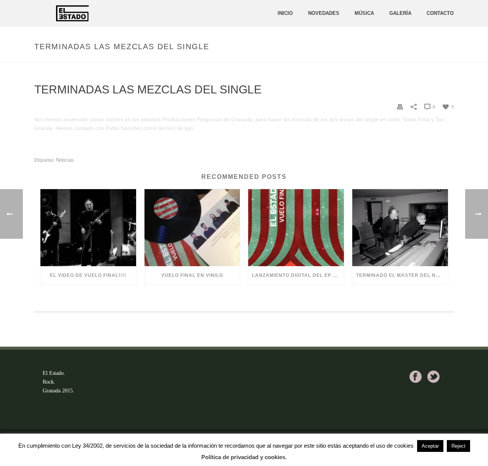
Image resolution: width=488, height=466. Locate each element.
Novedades (323, 13)
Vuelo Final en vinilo (192, 275)
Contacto (440, 13)
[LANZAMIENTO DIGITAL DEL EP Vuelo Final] (296, 227)
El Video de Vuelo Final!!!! (88, 275)
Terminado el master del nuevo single (402, 275)
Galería (400, 13)
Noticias (65, 159)
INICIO (285, 13)
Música (364, 13)
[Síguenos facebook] (415, 377)
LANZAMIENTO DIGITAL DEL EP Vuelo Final (298, 275)
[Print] (400, 106)
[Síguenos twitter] (433, 377)
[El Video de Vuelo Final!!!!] (88, 227)
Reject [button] (458, 446)
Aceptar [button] (430, 446)
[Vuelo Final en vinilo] (192, 227)
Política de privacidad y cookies (243, 457)
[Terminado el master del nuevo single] (400, 227)
